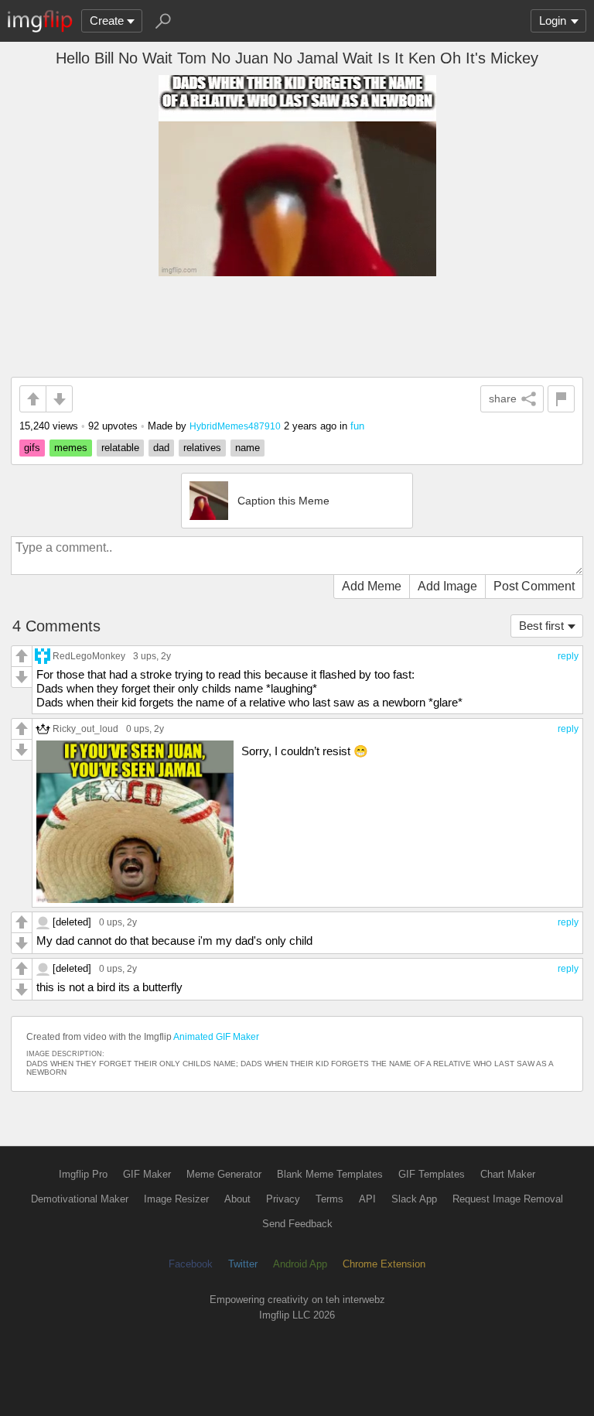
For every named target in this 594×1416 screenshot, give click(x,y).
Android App (300, 1264)
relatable (120, 447)
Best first (541, 625)
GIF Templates (431, 1174)
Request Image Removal (507, 1199)
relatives (202, 447)
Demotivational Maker (79, 1199)
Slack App (414, 1199)
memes (70, 447)
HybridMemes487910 (235, 426)
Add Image (447, 586)
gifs (32, 447)
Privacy (283, 1199)
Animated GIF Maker (216, 1036)
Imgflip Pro (83, 1174)
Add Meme (371, 586)
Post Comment (534, 586)
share (503, 398)
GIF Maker (147, 1174)
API (367, 1199)
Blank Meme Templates (330, 1174)
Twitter (243, 1264)
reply (568, 656)
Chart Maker (507, 1174)
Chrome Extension (384, 1264)
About (237, 1199)
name (247, 447)
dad (161, 447)
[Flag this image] (561, 398)
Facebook (191, 1264)
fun (357, 426)
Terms (329, 1199)
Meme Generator (223, 1174)
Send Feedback (297, 1224)
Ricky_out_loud (85, 728)
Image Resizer (176, 1199)
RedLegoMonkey (89, 656)
